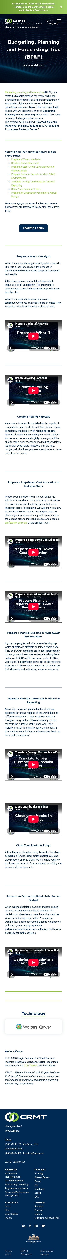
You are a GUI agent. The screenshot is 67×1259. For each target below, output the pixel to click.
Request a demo (33, 228)
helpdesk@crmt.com (33, 1153)
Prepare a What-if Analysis (25, 159)
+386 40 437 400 (13, 1153)
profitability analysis (16, 522)
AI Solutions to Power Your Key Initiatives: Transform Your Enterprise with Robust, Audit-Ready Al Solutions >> (33, 6)
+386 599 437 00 (13, 1144)
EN (48, 21)
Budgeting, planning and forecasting (24, 92)
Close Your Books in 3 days (26, 189)
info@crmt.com (30, 1144)
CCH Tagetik (30, 1065)
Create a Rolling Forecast (25, 163)
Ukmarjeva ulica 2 (13, 1126)
